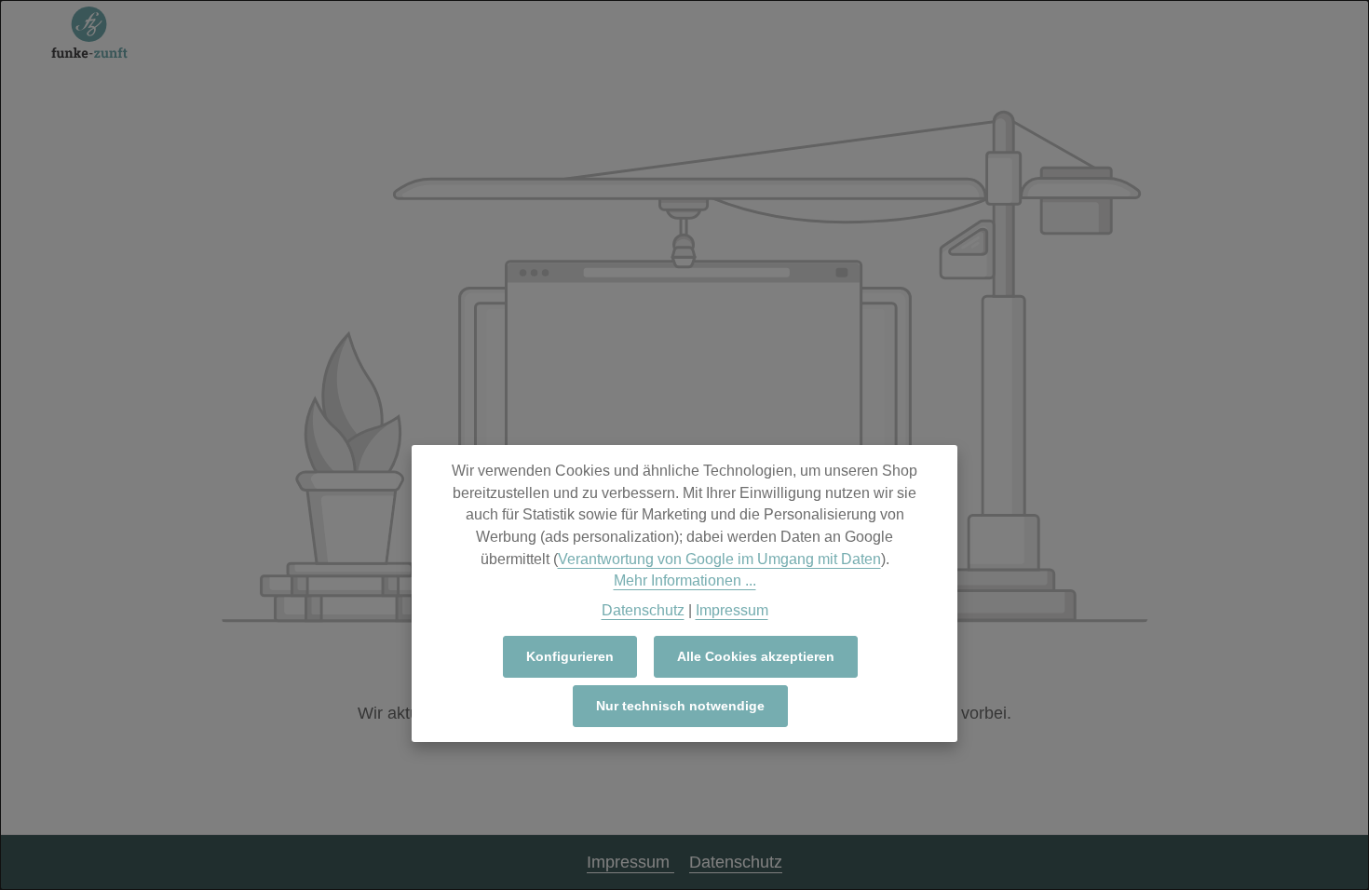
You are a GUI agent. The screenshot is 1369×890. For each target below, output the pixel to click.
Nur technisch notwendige (680, 705)
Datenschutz (735, 862)
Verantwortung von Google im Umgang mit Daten (719, 559)
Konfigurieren (570, 656)
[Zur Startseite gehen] (89, 33)
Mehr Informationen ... (685, 580)
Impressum (630, 862)
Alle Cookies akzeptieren (755, 656)
